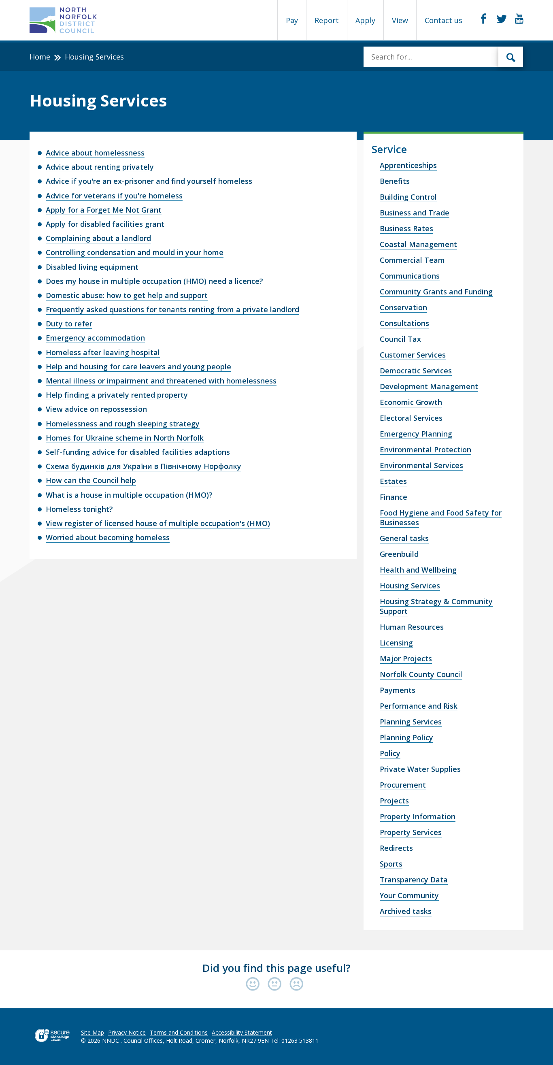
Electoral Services (411, 418)
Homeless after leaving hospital (103, 352)
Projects (394, 800)
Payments (397, 690)
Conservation (403, 307)
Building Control (408, 197)
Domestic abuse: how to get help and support (127, 295)
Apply (365, 20)
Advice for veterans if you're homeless (114, 195)
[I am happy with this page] (255, 984)
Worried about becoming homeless (108, 537)
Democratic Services (416, 370)
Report (327, 20)
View (400, 20)
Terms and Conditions (179, 1032)
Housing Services (410, 585)
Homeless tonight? (79, 509)
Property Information (417, 816)
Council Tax (400, 339)
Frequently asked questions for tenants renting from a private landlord (172, 309)
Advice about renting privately (100, 167)
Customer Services (413, 355)
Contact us (443, 20)
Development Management (429, 386)
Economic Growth (411, 402)
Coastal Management (418, 244)
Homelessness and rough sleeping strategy (123, 423)
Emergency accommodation (95, 338)
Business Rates (406, 228)
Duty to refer (69, 323)
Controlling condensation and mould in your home (134, 252)
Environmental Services (421, 465)
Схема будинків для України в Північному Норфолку (143, 466)
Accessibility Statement (242, 1032)
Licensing (396, 643)
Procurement (403, 785)
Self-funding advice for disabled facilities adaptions (138, 452)
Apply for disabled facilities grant (105, 224)
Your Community (409, 895)
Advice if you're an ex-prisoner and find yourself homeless (149, 181)
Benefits (395, 181)
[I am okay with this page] (276, 984)
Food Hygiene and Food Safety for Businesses (441, 517)
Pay (292, 20)
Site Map (92, 1032)
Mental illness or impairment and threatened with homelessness (161, 381)
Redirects (396, 848)
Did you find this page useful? (276, 968)
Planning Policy (406, 737)
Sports (391, 864)
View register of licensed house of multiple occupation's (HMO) (158, 523)
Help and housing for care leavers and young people (138, 366)
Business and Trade (414, 212)
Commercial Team (412, 260)
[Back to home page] (63, 20)
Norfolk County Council (421, 674)
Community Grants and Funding (436, 291)
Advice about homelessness (95, 153)
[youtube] (519, 19)
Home (40, 57)
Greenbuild (399, 554)
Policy (390, 753)
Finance (393, 497)
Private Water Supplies (420, 769)
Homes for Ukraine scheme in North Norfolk (125, 438)
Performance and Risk (418, 706)
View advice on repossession (96, 409)
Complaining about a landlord (98, 238)
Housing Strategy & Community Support (436, 606)
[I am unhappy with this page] (296, 984)
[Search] (510, 57)
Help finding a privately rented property (117, 395)
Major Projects (406, 658)
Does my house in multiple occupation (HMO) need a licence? (154, 281)
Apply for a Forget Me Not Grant (104, 210)
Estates (393, 481)
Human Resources (412, 627)
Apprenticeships (408, 165)
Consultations (404, 323)
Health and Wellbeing (418, 570)
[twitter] (502, 19)
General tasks (404, 538)
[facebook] (484, 19)
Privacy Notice (127, 1032)
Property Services (411, 832)
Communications (410, 276)
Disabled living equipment (92, 267)
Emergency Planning (416, 434)
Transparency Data (414, 879)
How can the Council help (91, 480)
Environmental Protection (425, 449)
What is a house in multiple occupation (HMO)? (129, 495)
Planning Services (411, 721)
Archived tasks (406, 911)
